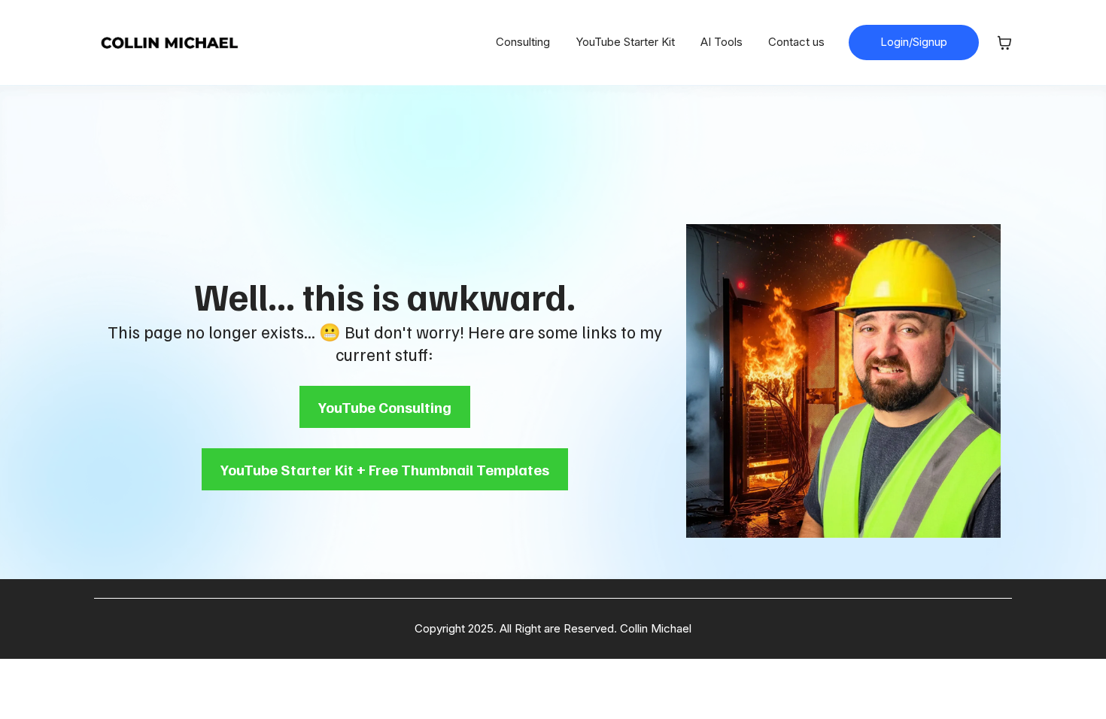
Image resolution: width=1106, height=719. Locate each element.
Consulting (523, 42)
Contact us (796, 42)
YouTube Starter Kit (625, 42)
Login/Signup (913, 42)
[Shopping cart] (1004, 42)
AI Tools (721, 42)
